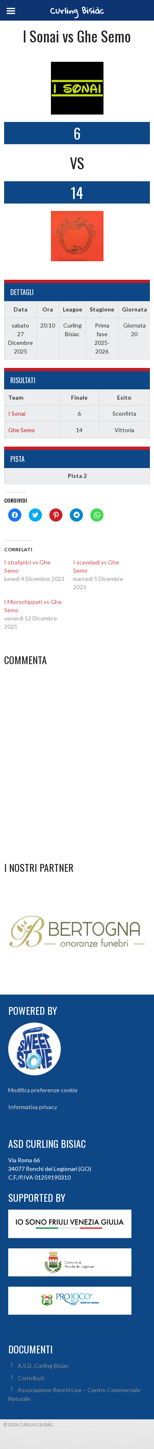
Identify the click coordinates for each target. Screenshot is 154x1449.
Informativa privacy (32, 1106)
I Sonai (16, 413)
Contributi (31, 1377)
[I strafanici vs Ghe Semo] (38, 570)
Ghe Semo (21, 429)
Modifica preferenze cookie (43, 1089)
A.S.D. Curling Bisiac (43, 1365)
